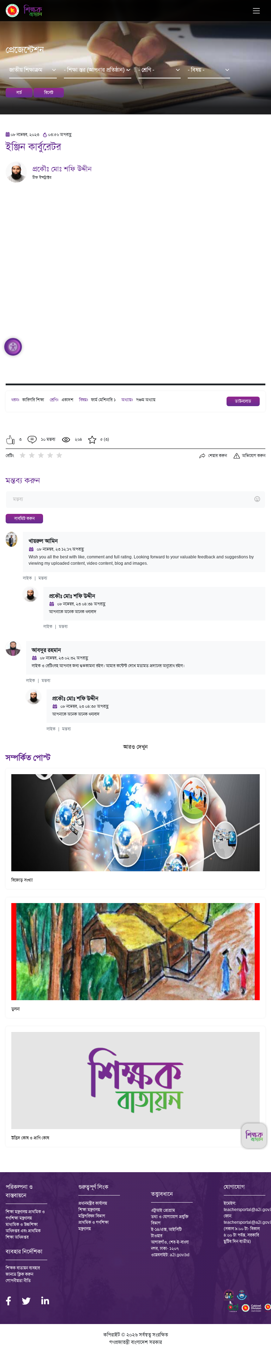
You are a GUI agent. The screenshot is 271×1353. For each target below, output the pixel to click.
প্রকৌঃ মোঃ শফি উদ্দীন (62, 169)
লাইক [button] (27, 578)
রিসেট (48, 92)
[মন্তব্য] (135, 499)
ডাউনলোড (243, 401)
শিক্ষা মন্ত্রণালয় (89, 1209)
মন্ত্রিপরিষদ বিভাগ (91, 1215)
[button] (10, 439)
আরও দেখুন (135, 747)
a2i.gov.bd (179, 1254)
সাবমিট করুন (24, 518)
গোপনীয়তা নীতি (18, 1280)
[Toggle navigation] (256, 11)
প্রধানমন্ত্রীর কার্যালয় (92, 1203)
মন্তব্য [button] (42, 578)
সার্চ (19, 92)
